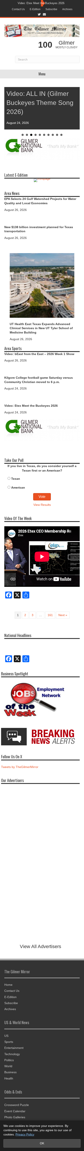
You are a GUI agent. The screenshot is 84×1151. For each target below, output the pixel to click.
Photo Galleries (14, 1117)
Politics (9, 1060)
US (6, 1035)
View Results (42, 504)
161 (50, 615)
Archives (67, 9)
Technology (12, 1054)
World (8, 1066)
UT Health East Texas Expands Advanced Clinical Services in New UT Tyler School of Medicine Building (41, 328)
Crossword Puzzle (16, 1105)
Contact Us (18, 9)
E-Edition (35, 9)
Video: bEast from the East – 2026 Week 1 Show (39, 354)
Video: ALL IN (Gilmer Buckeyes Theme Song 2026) (39, 102)
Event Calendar (14, 1111)
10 (61, 135)
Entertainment (13, 1048)
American (18, 487)
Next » (62, 615)
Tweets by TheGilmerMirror (19, 767)
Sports (8, 1042)
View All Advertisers (40, 946)
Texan (15, 478)
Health (8, 1078)
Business (10, 1072)
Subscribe (51, 9)
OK (42, 1143)
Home (8, 984)
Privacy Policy (25, 1134)
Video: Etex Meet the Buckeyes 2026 (41, 3)
